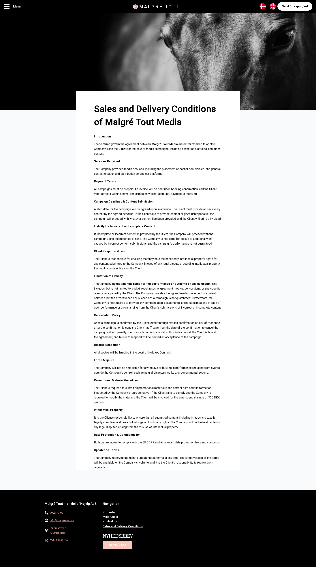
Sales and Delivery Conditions (123, 526)
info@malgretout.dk (62, 520)
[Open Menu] (7, 6)
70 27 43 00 (56, 512)
